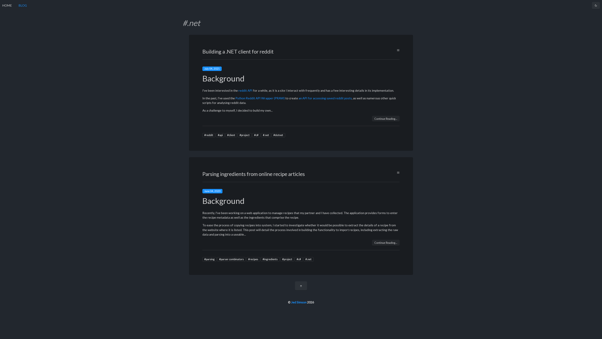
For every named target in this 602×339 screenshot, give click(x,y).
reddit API (245, 90)
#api (220, 135)
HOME (7, 5)
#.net (266, 135)
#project (245, 135)
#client (231, 135)
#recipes (253, 259)
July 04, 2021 (212, 68)
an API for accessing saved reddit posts (325, 98)
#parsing (209, 259)
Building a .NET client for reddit (238, 51)
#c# (256, 135)
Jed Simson (298, 302)
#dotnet (278, 135)
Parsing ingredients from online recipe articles (253, 174)
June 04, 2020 (212, 191)
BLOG (22, 5)
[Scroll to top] (301, 285)
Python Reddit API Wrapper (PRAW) (260, 98)
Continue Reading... (385, 118)
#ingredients (270, 259)
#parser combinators (231, 259)
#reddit (208, 135)
